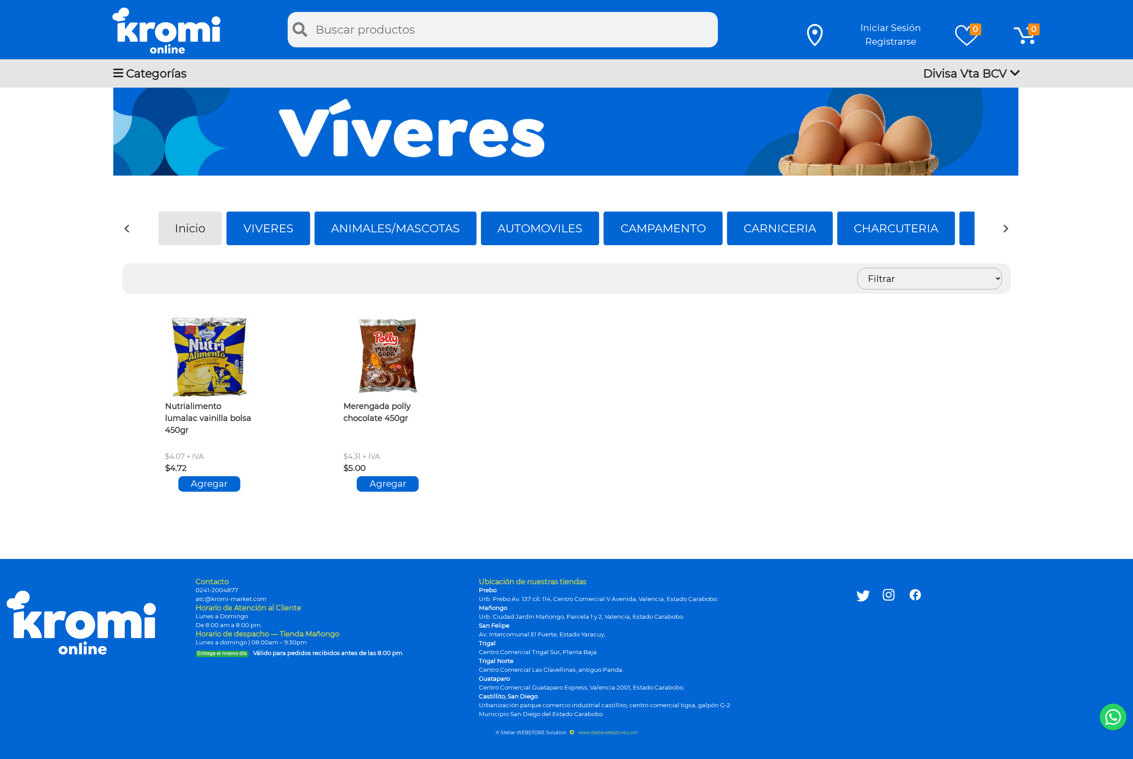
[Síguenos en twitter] (863, 639)
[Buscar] (300, 30)
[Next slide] (1005, 228)
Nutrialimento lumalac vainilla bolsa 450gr (208, 418)
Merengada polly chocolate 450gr (377, 412)
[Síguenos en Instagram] (888, 639)
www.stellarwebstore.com (607, 733)
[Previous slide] (127, 228)
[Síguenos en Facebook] (915, 639)
